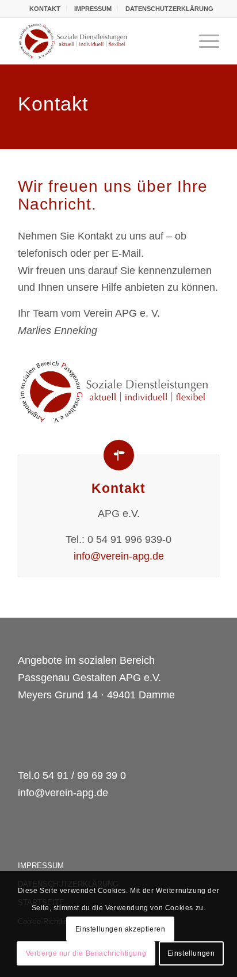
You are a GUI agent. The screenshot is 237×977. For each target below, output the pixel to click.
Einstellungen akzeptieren (120, 929)
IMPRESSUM (93, 8)
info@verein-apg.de (119, 556)
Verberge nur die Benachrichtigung (86, 953)
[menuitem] (45, 9)
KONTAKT (44, 8)
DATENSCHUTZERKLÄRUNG (169, 8)
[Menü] (203, 41)
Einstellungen (191, 953)
